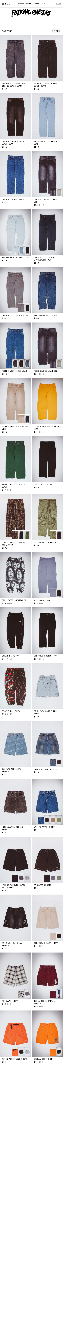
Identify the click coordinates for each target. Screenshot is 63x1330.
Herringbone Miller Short (12, 828)
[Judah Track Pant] (15, 630)
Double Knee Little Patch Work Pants (15, 544)
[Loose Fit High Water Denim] (15, 459)
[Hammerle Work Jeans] (15, 174)
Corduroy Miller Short (46, 943)
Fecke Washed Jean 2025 (46, 371)
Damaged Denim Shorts (45, 769)
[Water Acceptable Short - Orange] (15, 1033)
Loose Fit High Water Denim (13, 485)
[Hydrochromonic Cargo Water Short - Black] (15, 860)
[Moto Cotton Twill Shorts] (15, 918)
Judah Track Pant (11, 656)
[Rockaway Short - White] (15, 976)
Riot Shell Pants (11, 711)
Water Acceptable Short (14, 1059)
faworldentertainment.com (31, 4)
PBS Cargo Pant (42, 600)
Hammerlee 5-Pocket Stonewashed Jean (44, 259)
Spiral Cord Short (44, 1059)
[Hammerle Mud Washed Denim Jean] (15, 116)
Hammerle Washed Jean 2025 (45, 201)
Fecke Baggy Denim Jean (14, 371)
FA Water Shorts (42, 885)
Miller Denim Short (44, 827)
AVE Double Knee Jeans (45, 315)
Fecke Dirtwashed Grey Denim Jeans (45, 85)
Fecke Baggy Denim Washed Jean (15, 428)
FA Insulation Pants (45, 542)
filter (56, 31)
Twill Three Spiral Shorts (44, 1002)
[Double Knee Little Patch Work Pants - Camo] (15, 517)
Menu (7, 4)
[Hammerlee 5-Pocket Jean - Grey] (15, 290)
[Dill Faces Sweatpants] (15, 575)
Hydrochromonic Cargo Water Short (13, 886)
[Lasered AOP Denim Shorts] (15, 744)
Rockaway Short (10, 1001)
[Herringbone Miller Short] (15, 802)
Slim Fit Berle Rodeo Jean (45, 143)
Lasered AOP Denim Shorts (11, 770)
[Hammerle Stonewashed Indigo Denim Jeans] (15, 58)
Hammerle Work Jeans (13, 199)
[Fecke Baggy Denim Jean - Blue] (15, 346)
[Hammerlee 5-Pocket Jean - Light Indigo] (15, 232)
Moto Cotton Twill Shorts (12, 944)
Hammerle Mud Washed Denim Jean (13, 143)
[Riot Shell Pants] (15, 686)
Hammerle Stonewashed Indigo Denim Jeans (13, 85)
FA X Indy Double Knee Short (45, 712)
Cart (58, 4)
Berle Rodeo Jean (43, 484)
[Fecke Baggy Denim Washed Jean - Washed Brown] (15, 401)
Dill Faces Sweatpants (14, 600)
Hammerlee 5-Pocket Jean (15, 258)
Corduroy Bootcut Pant (46, 656)
